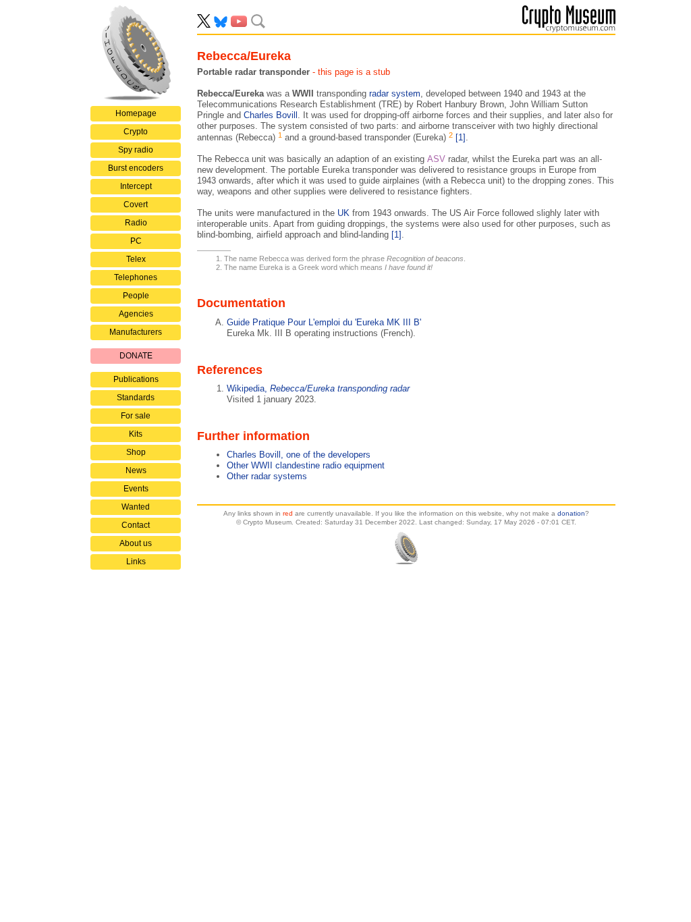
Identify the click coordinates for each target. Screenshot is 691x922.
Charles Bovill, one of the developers (298, 455)
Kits (135, 434)
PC (136, 241)
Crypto (135, 131)
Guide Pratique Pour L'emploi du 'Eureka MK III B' (324, 322)
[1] (460, 137)
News (136, 470)
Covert (135, 204)
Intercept (136, 186)
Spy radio (135, 150)
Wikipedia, (318, 388)
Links (136, 561)
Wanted (135, 507)
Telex (136, 259)
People (136, 295)
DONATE (136, 355)
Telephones (135, 277)
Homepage (136, 113)
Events (135, 488)
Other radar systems (267, 476)
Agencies (136, 314)
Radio (136, 222)
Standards (136, 397)
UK (343, 213)
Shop (136, 452)
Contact (135, 525)
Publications (136, 379)
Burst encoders (135, 168)
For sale (135, 416)
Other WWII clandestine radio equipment (306, 465)
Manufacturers (135, 332)
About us (135, 543)
